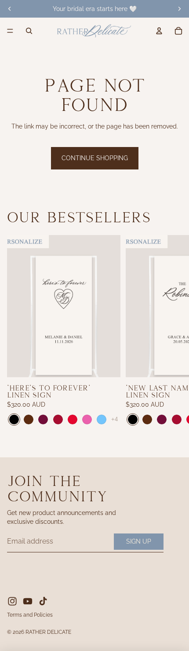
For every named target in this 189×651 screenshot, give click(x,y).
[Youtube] (27, 601)
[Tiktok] (43, 601)
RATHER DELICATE (48, 632)
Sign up (138, 541)
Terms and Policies (30, 615)
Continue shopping (95, 158)
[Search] (29, 30)
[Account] (159, 30)
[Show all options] (114, 420)
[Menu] (10, 31)
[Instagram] (12, 601)
